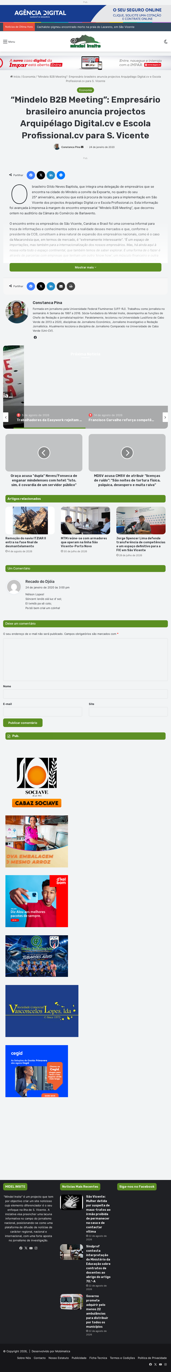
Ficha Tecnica (98, 1358)
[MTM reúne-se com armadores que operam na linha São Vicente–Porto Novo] (85, 520)
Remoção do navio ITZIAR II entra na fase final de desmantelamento (25, 542)
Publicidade (79, 1358)
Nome (7, 686)
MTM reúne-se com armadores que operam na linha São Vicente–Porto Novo (84, 542)
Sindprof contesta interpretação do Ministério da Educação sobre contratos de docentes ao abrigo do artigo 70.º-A (98, 1264)
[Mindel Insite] (85, 41)
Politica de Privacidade (152, 1358)
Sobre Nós (24, 1358)
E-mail (7, 704)
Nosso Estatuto (59, 1358)
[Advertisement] (85, 1144)
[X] (26, 1248)
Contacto (40, 1358)
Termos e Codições (122, 1358)
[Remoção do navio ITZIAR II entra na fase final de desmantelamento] (30, 520)
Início (16, 76)
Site (91, 704)
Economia (29, 76)
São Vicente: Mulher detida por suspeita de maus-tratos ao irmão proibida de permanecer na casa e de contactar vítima (98, 1214)
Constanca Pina (70, 147)
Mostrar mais (84, 267)
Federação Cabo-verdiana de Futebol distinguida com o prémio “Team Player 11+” (89, 27)
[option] (50, 417)
